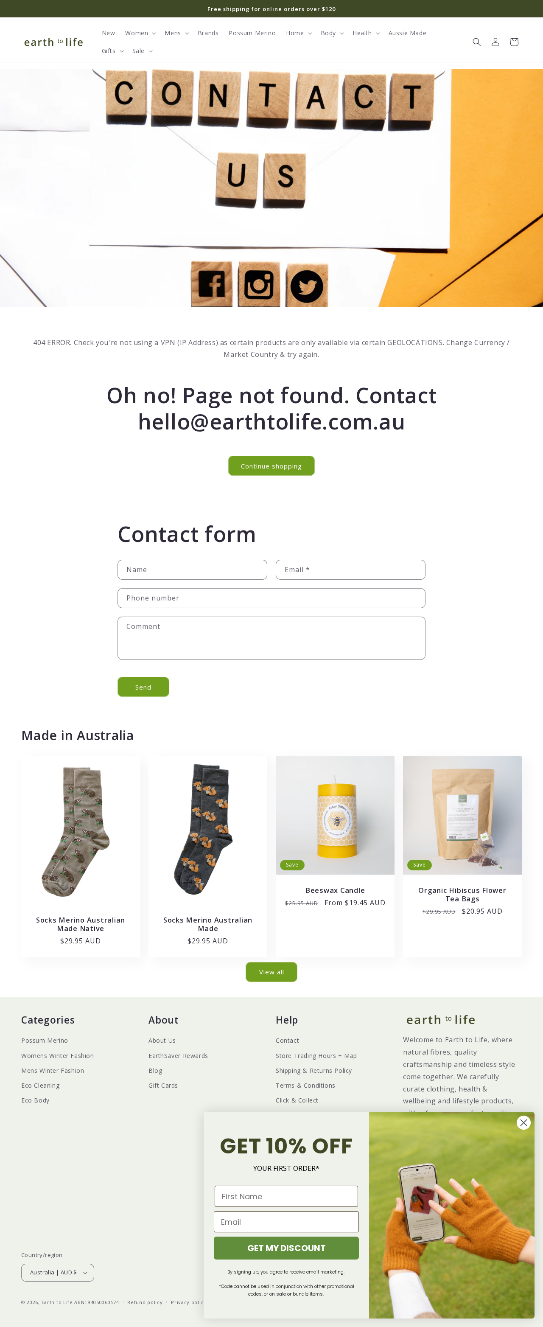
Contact (287, 1040)
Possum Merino (44, 1040)
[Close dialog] (523, 1122)
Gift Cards (163, 1085)
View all (271, 972)
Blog (155, 1070)
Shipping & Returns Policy (314, 1070)
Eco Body (35, 1100)
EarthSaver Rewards (178, 1056)
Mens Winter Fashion (52, 1070)
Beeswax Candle (335, 890)
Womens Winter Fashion (57, 1056)
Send (143, 687)
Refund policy (144, 1302)
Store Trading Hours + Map (316, 1056)
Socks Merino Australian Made (207, 924)
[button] (140, 33)
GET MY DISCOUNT (286, 1248)
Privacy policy (189, 1302)
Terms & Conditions (306, 1085)
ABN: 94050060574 (96, 1302)
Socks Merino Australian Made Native (80, 924)
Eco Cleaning (40, 1085)
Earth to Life (57, 1302)
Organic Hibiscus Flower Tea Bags (462, 894)
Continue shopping (271, 466)
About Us (162, 1040)
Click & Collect (297, 1100)
